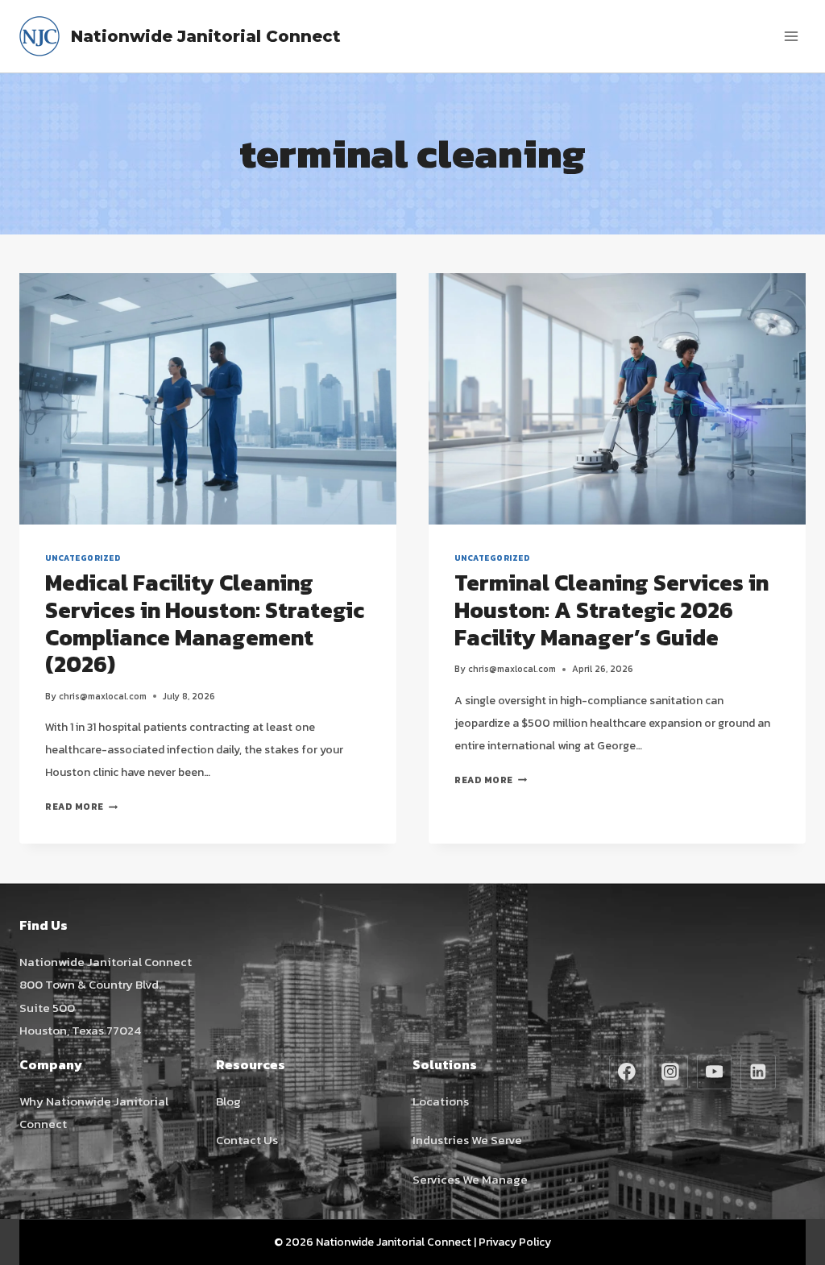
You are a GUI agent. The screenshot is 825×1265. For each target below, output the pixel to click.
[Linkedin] (758, 1072)
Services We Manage (470, 1179)
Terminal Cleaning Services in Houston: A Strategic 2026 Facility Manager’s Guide (611, 609)
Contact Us (247, 1139)
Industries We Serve (467, 1139)
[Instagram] (670, 1072)
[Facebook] (627, 1072)
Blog (228, 1101)
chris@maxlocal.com (103, 696)
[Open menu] (791, 35)
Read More (81, 806)
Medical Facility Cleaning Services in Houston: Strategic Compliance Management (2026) (204, 623)
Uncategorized (82, 558)
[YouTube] (714, 1072)
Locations (440, 1101)
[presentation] (207, 399)
